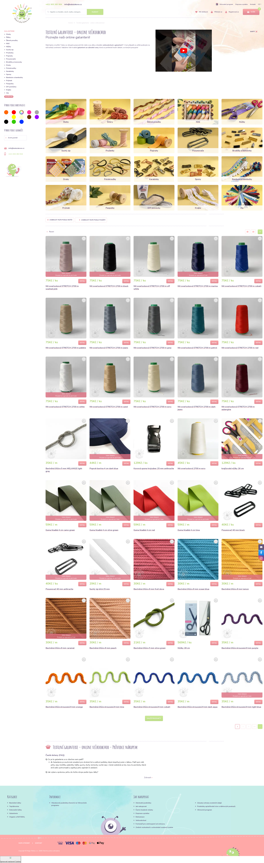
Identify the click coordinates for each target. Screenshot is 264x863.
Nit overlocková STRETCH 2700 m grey (152, 347)
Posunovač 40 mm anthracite (59, 589)
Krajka (8, 90)
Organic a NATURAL (17, 817)
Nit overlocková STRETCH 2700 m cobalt (241, 286)
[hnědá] (29, 117)
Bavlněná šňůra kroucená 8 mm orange (64, 707)
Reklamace (140, 817)
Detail (82, 281)
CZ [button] (259, 4)
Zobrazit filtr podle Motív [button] (61, 220)
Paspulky (10, 84)
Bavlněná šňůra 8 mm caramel (60, 648)
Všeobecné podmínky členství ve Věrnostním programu (69, 804)
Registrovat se (233, 12)
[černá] (6, 122)
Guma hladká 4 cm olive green (104, 530)
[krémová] (21, 117)
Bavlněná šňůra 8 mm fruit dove (149, 589)
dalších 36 (8, 96)
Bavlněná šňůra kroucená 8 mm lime (107, 707)
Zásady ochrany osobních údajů (209, 803)
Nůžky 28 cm (184, 648)
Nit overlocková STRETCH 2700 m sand (109, 406)
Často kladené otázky (144, 810)
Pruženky (9, 53)
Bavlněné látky (15, 803)
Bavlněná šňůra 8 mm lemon (235, 589)
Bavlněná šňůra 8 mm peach (103, 648)
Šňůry (8, 37)
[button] (15, 137)
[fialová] (37, 117)
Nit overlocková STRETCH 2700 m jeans (109, 347)
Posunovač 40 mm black (233, 530)
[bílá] (6, 117)
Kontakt (253, 4)
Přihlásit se (218, 12)
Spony (8, 74)
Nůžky (8, 46)
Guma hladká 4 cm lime (189, 530)
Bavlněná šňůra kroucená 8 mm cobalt (152, 707)
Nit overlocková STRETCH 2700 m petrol (197, 347)
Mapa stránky (24, 843)
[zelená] (14, 122)
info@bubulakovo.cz (73, 4)
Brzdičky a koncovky (14, 62)
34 (254, 726)
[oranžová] (6, 112)
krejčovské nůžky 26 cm (233, 468)
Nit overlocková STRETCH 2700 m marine (198, 286)
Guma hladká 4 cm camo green (60, 530)
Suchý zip (10, 50)
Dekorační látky (15, 810)
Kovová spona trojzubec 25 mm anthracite (154, 468)
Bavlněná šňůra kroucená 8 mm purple (240, 648)
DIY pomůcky (11, 87)
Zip (7, 93)
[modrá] (21, 122)
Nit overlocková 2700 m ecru (191, 468)
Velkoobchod (141, 820)
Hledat (95, 12)
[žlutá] (14, 117)
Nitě (7, 43)
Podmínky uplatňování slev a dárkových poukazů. (216, 806)
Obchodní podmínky (143, 803)
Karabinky (10, 71)
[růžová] (29, 112)
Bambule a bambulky (14, 77)
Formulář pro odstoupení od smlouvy (150, 824)
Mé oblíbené (203, 12)
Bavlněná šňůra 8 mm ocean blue (193, 589)
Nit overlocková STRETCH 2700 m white (65, 406)
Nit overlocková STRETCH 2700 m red (240, 347)
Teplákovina (14, 806)
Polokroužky (11, 68)
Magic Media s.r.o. (32, 851)
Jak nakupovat (141, 806)
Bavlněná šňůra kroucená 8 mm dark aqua (197, 707)
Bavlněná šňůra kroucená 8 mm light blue (241, 707)
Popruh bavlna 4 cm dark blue (104, 468)
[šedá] (37, 112)
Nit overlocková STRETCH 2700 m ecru (152, 406)
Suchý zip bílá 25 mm (100, 589)
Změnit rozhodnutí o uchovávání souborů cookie (154, 827)
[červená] (14, 112)
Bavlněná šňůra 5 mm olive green (150, 648)
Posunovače (11, 59)
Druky (8, 65)
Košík (253, 12)
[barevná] (21, 112)
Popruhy (9, 56)
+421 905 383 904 (54, 4)
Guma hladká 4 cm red (144, 530)
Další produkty (154, 718)
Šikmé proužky (12, 40)
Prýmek (9, 80)
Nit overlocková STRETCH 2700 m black (109, 286)
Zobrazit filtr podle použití (93, 220)
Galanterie (13, 813)
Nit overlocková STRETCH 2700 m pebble (66, 347)
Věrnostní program (226, 4)
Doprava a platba (241, 4)
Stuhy (8, 34)
